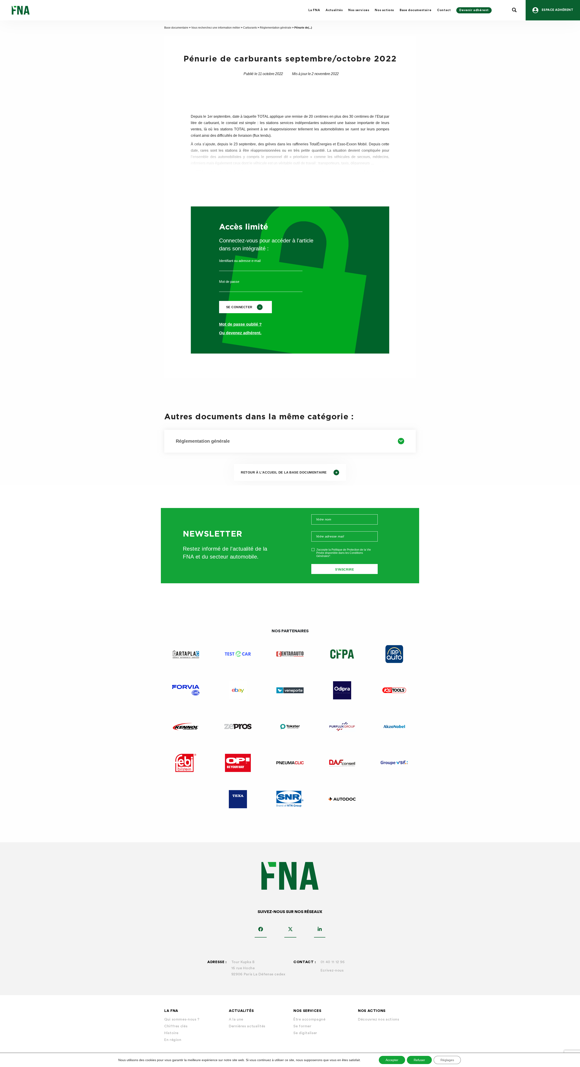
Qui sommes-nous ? (182, 1019)
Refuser (419, 1060)
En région (172, 1040)
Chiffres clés (175, 1026)
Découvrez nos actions (378, 1019)
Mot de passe (229, 281)
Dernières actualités (247, 1026)
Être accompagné (309, 1019)
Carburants (250, 27)
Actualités (334, 10)
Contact (444, 10)
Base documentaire (415, 10)
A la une (236, 1019)
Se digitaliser (305, 1033)
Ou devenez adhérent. (240, 333)
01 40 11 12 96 (333, 962)
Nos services (358, 10)
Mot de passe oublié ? (240, 324)
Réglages (447, 1060)
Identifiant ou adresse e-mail (240, 261)
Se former (302, 1026)
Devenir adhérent (474, 10)
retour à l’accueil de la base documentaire (284, 472)
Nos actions (384, 10)
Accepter (392, 1060)
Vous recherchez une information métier (215, 27)
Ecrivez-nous (332, 970)
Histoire (171, 1033)
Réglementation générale (275, 27)
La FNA (314, 10)
